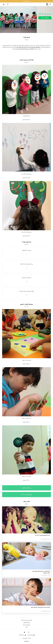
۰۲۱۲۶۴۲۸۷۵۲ (30, 635)
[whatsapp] (24, 632)
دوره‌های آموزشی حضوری (26, 304)
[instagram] (28, 632)
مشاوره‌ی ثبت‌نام (26, 625)
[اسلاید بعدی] (51, 19)
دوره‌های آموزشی (26, 622)
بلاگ (26, 627)
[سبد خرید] (3, 4)
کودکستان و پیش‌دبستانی (26, 60)
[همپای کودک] (47, 4)
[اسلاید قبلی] (1, 19)
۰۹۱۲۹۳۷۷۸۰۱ (21, 635)
